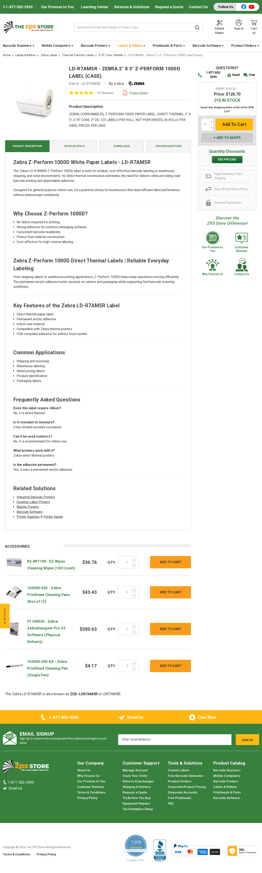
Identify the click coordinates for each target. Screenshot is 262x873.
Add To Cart (171, 562)
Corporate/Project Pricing (187, 787)
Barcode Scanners (17, 46)
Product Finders (244, 46)
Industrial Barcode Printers (36, 497)
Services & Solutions (131, 7)
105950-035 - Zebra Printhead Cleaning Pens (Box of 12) (48, 595)
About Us (83, 770)
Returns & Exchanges (138, 781)
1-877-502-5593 (213, 75)
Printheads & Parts (168, 46)
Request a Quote (169, 7)
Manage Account (135, 770)
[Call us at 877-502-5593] (5, 782)
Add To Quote (229, 138)
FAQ (171, 803)
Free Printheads (179, 798)
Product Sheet (138, 93)
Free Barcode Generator (185, 776)
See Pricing (227, 159)
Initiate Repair (219, 30)
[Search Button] (197, 27)
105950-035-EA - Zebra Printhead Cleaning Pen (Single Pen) (47, 668)
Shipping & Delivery (136, 787)
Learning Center (94, 7)
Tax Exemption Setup (138, 809)
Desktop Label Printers (33, 502)
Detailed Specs (74, 146)
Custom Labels (178, 770)
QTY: (111, 562)
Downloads (122, 146)
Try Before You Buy (136, 798)
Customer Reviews (90, 787)
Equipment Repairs (136, 803)
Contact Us (198, 7)
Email (236, 74)
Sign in (238, 28)
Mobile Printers (28, 507)
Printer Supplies (28, 517)
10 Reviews (105, 93)
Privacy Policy (87, 798)
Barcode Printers (94, 46)
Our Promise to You (57, 7)
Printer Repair (53, 517)
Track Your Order (135, 776)
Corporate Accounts (182, 792)
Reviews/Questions (169, 146)
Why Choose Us (88, 776)
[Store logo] (26, 767)
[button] (5, 616)
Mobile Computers (56, 46)
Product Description (27, 146)
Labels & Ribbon (130, 46)
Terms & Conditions (91, 792)
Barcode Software (207, 46)
